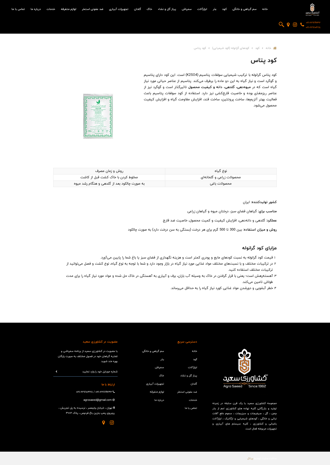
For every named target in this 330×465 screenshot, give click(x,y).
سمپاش (187, 9)
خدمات (51, 9)
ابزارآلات (202, 9)
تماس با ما (18, 9)
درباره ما (36, 9)
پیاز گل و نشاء (167, 9)
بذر (214, 9)
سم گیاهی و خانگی (244, 9)
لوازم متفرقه (68, 9)
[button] (281, 24)
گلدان (137, 9)
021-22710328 (313, 27)
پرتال (250, 458)
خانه (265, 9)
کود (224, 9)
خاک (149, 9)
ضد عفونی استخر (92, 9)
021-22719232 (313, 22)
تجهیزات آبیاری (118, 9)
